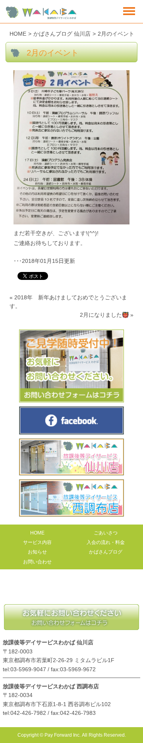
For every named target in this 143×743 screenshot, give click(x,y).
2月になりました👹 (104, 315)
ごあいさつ (106, 533)
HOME (18, 34)
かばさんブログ (105, 552)
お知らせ (37, 552)
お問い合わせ (37, 562)
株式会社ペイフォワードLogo (41, 13)
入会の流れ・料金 (106, 542)
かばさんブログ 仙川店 (62, 34)
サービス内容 (37, 542)
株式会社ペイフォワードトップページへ (71, 590)
